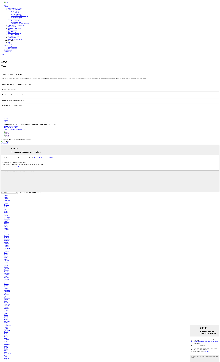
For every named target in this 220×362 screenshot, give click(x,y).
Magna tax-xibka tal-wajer (15, 39)
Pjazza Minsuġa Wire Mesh (15, 8)
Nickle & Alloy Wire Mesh (15, 9)
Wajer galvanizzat (12, 37)
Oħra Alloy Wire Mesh (14, 19)
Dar (5, 5)
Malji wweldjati (12, 26)
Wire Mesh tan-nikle (16, 17)
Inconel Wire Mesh (16, 13)
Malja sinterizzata (12, 30)
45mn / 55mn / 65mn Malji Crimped (17, 25)
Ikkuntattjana (7, 51)
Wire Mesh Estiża (12, 31)
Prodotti (6, 6)
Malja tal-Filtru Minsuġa (14, 28)
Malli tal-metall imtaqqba (14, 33)
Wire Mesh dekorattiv (13, 36)
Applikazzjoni (8, 50)
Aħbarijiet (10, 43)
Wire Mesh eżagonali (13, 34)
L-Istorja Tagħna (12, 47)
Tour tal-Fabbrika (12, 48)
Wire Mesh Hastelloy (16, 14)
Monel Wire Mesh (16, 11)
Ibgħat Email (4, 143)
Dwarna (6, 45)
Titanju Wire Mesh (16, 22)
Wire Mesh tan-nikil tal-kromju (19, 16)
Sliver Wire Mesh (15, 20)
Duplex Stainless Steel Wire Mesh (20, 23)
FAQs (9, 42)
